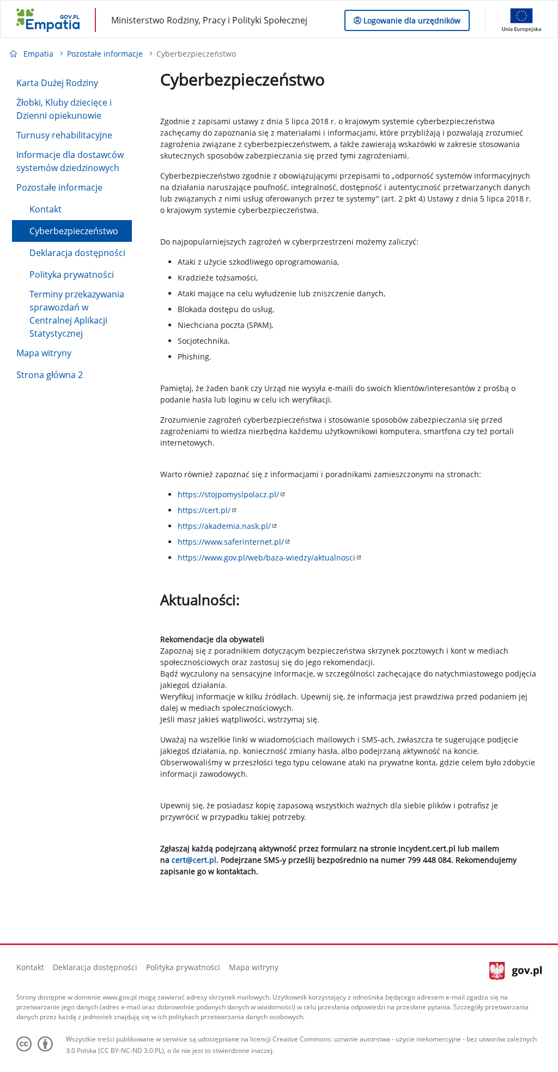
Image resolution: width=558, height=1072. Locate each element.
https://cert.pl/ (204, 510)
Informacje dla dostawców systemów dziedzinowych (70, 161)
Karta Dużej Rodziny (57, 83)
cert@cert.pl (194, 860)
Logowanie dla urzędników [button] (410, 20)
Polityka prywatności (71, 275)
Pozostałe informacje (59, 187)
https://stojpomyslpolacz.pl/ (228, 494)
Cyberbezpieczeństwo (73, 231)
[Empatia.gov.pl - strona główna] (48, 20)
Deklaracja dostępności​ (77, 253)
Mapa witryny (43, 353)
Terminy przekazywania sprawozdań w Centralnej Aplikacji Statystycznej (76, 313)
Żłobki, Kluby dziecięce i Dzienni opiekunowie (64, 108)
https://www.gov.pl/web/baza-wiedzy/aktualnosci (266, 557)
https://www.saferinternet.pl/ (231, 542)
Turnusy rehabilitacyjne (64, 135)
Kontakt (45, 209)
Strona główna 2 (49, 375)
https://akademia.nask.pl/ (224, 526)
